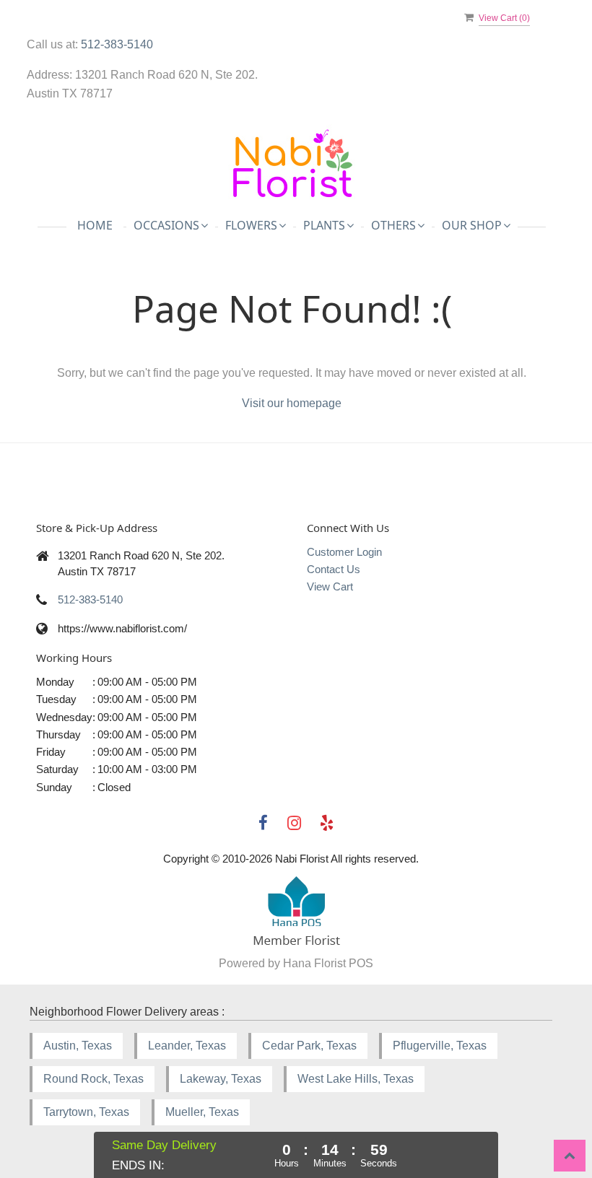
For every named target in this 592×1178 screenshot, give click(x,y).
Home (95, 225)
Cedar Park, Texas (309, 1045)
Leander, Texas (187, 1045)
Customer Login (344, 552)
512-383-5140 (117, 44)
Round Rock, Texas (93, 1079)
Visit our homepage (291, 403)
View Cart (330, 586)
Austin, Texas (77, 1045)
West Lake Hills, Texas (355, 1079)
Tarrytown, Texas (86, 1112)
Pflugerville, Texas (440, 1045)
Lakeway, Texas (220, 1079)
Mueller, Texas (202, 1112)
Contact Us (333, 569)
